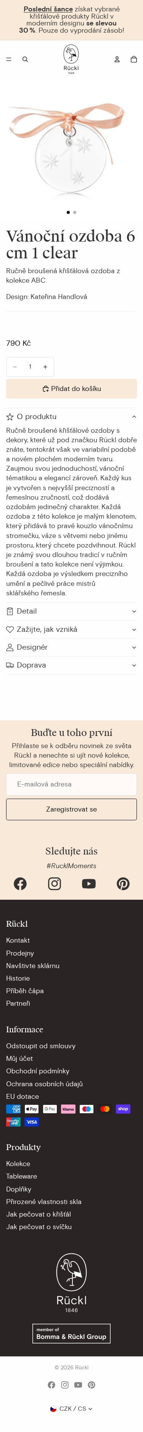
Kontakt (18, 940)
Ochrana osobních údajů (44, 1084)
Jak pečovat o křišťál (38, 1214)
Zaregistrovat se (71, 809)
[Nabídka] (9, 59)
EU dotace (22, 1096)
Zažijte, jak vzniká (47, 629)
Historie (18, 978)
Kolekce (18, 1164)
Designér (32, 647)
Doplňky (18, 1189)
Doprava (31, 665)
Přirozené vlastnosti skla (44, 1202)
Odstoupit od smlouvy (41, 1046)
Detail (27, 611)
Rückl (81, 1367)
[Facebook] (20, 884)
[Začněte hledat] (25, 59)
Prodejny (20, 953)
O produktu (36, 416)
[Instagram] (55, 884)
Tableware (21, 1176)
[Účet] (117, 59)
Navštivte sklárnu (32, 966)
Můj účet (19, 1058)
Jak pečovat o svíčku (39, 1227)
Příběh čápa (25, 991)
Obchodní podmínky (37, 1071)
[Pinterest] (123, 884)
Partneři (18, 1003)
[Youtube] (89, 884)
